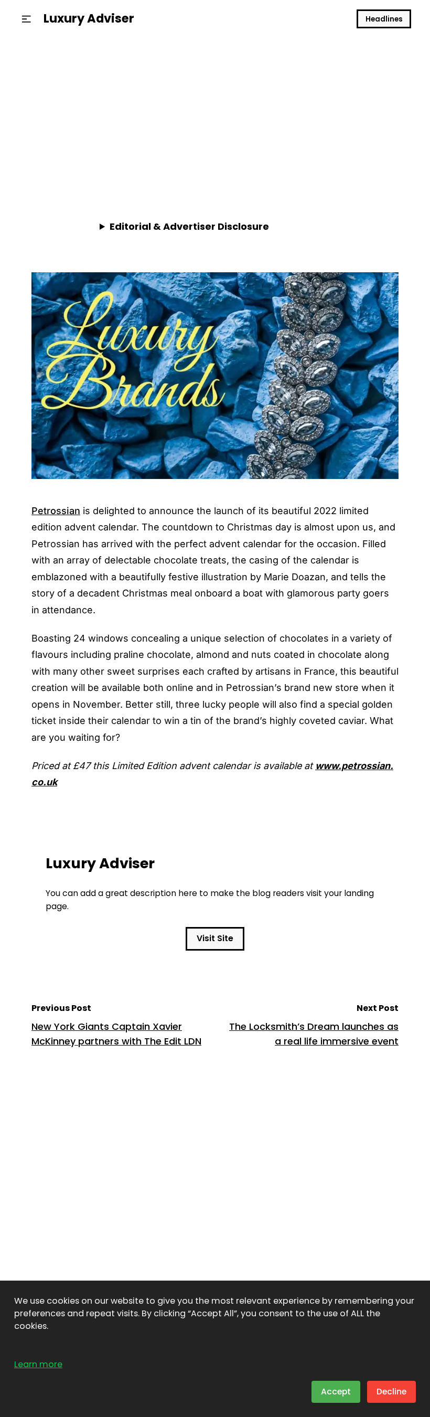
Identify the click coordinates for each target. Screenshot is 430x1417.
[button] (26, 19)
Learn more (38, 1364)
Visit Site (215, 938)
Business (52, 80)
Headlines (384, 19)
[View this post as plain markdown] (371, 161)
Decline (391, 1392)
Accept (336, 1392)
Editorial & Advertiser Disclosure (189, 226)
